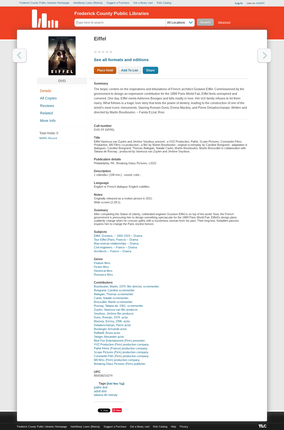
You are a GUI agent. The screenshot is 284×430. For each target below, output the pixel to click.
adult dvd (100, 391)
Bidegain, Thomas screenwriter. (114, 294)
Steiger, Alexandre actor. (109, 336)
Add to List (129, 70)
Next (265, 55)
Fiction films (101, 266)
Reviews (47, 106)
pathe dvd (100, 387)
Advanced (224, 22)
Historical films (103, 270)
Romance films (103, 274)
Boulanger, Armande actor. (110, 329)
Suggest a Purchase (117, 2)
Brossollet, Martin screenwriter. (113, 301)
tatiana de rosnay (105, 395)
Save (118, 410)
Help (173, 426)
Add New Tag (115, 383)
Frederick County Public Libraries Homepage (44, 2)
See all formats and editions (121, 59)
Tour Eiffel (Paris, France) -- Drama (116, 239)
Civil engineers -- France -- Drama (115, 247)
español (260, 3)
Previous (19, 55)
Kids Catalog (164, 2)
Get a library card (143, 2)
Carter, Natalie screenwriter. (111, 298)
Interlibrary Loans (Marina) (87, 2)
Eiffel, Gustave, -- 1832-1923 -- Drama (118, 235)
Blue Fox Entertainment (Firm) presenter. (119, 340)
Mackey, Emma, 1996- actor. (112, 321)
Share (150, 70)
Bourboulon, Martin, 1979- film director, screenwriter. (126, 286)
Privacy (184, 426)
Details (45, 91)
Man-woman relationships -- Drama (116, 243)
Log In (239, 3)
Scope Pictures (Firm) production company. (121, 352)
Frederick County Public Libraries (111, 13)
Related (46, 113)
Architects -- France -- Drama (112, 251)
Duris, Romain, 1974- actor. (111, 317)
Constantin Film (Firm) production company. (121, 356)
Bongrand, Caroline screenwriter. (114, 290)
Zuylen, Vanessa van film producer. (116, 309)
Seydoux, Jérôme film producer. (114, 313)
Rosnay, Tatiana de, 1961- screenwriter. (119, 305)
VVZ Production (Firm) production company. (121, 344)
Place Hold (105, 70)
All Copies (48, 98)
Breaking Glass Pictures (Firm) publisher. (120, 363)
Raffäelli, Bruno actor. (107, 332)
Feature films (102, 263)
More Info (48, 121)
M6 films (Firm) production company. (117, 360)
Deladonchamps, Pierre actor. (112, 325)
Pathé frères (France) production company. (121, 348)
